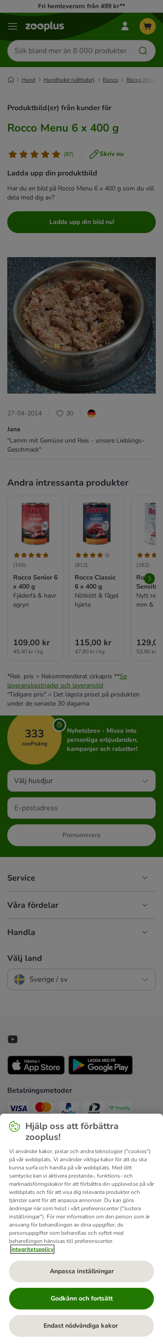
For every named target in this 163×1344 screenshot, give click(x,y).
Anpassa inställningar (82, 1271)
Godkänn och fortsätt (82, 1298)
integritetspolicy (32, 1249)
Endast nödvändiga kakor (81, 1325)
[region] (81, 1229)
